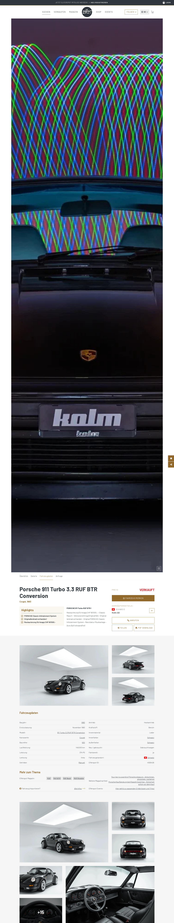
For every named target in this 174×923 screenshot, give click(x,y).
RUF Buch (67, 778)
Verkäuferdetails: (122, 606)
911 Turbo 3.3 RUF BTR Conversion (71, 732)
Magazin (73, 12)
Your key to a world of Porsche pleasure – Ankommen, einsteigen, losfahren (132, 778)
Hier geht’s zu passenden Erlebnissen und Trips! (135, 788)
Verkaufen (60, 12)
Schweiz (150, 757)
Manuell (82, 762)
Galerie (34, 576)
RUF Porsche (79, 778)
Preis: (115, 590)
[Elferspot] (87, 12)
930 (83, 742)
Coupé (82, 737)
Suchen (46, 12)
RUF (49, 778)
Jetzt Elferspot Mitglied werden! (82, 2)
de (144, 12)
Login (168, 2)
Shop (98, 12)
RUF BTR (57, 778)
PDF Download (145, 628)
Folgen (130, 12)
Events (109, 12)
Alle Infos (78, 788)
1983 (83, 722)
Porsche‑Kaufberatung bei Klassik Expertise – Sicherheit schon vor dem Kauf (131, 783)
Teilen (123, 628)
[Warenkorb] (152, 11)
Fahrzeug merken (134, 598)
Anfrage (59, 576)
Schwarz (150, 737)
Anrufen (134, 620)
